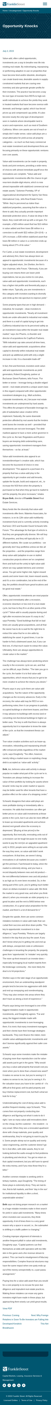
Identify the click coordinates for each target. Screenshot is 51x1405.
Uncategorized (15, 11)
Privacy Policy (41, 1400)
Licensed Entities (11, 1400)
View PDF (7, 1308)
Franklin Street (19, 1396)
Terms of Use (27, 1400)
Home (5, 11)
